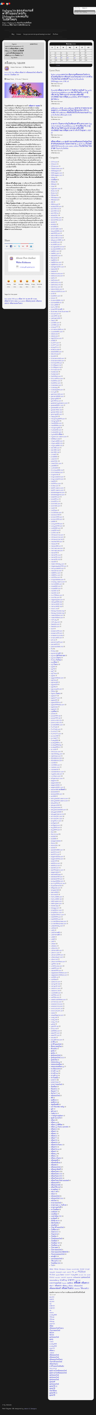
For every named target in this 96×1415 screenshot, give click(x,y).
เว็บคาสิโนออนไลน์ (57, 1227)
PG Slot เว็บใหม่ (56, 660)
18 (56, 58)
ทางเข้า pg (54, 1071)
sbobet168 (54, 792)
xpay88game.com (57, 1015)
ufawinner (54, 959)
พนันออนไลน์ (55, 1095)
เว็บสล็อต (54, 1241)
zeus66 (53, 1037)
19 (61, 58)
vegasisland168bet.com (59, 973)
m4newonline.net (57, 539)
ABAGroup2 (54, 204)
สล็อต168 (54, 1129)
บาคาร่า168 (34, 44)
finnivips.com (55, 369)
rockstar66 (54, 769)
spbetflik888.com (57, 850)
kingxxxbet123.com (57, 477)
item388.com (55, 448)
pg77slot (54, 673)
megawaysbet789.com (59, 566)
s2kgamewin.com (57, 778)
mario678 (54, 553)
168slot (53, 177)
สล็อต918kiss (55, 1149)
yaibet (53, 1024)
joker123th (54, 461)
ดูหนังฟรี (52, 1382)
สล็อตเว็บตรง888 (56, 1178)
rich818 (53, 763)
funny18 (54, 392)
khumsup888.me (57, 470)
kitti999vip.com (56, 483)
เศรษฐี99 (54, 1256)
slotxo (52, 1312)
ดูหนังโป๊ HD (53, 1386)
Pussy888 (54, 740)
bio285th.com (55, 296)
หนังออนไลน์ (55, 1196)
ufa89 (53, 939)
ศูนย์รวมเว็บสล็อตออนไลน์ (58, 1370)
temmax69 (54, 894)
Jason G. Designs (30, 1408)
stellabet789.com (57, 876)
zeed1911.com (55, 1033)
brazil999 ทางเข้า (57, 309)
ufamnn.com (55, 952)
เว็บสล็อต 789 (14, 74)
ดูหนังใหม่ (54, 1060)
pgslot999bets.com (57, 704)
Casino (53, 320)
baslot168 (54, 269)
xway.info (54, 1022)
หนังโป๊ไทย (53, 1391)
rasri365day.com (57, 754)
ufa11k (53, 930)
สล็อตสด (54, 1165)
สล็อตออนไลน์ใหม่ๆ (56, 1359)
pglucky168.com (56, 689)
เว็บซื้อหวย (54, 1229)
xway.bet (54, 1017)
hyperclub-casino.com (59, 436)
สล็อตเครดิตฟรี (56, 1169)
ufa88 (53, 937)
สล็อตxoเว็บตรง (56, 1158)
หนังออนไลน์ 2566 (57, 1198)
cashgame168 (55, 318)
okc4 (52, 628)
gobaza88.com (56, 407)
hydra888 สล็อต (56, 434)
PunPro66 (54, 727)
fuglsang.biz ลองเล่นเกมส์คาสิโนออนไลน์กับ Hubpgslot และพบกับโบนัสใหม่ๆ (17, 15)
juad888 (54, 465)
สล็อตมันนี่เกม (55, 1162)
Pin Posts (55, 34)
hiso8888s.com (56, 423)
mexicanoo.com (56, 570)
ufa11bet (53, 928)
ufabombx (54, 948)
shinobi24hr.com (56, 816)
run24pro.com (56, 776)
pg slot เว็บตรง (56, 658)
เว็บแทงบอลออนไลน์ (57, 1254)
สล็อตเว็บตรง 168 (56, 1174)
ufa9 (52, 941)
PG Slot (53, 651)
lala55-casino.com (57, 488)
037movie (54, 162)
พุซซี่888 (54, 1102)
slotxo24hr (54, 845)
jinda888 (54, 456)
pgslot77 (54, 696)
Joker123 (54, 459)
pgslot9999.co (56, 702)
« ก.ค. (58, 65)
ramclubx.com (56, 751)
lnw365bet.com (56, 512)
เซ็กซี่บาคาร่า (55, 1220)
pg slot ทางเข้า (56, 653)
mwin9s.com (55, 597)
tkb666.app (55, 906)
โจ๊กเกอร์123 (55, 1261)
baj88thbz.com (56, 262)
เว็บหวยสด (54, 1247)
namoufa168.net (56, 604)
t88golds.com (56, 888)
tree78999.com (56, 917)
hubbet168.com (56, 430)
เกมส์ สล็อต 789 (56, 1216)
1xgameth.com (56, 188)
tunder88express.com (58, 921)
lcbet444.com (55, 497)
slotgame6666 (56, 841)
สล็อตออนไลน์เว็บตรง (57, 1328)
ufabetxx (54, 946)
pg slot (52, 1297)
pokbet (53, 713)
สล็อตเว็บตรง (55, 1171)
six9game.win (55, 825)
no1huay (54, 620)
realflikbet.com (56, 756)
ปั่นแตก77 (54, 1091)
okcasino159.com (56, 631)
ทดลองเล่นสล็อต (56, 1064)
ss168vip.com (55, 863)
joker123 (52, 1324)
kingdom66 (54, 474)
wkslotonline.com (57, 1004)
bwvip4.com (55, 314)
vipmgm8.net (55, 984)
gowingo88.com (56, 414)
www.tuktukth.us (56, 1008)
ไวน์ (52, 1265)
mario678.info (55, 559)
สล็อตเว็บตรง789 (56, 1176)
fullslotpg (54, 387)
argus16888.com (56, 231)
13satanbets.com (57, 168)
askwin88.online (56, 235)
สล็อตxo (53, 1156)
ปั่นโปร (52, 1332)
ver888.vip (54, 977)
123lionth (54, 164)
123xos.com (55, 166)
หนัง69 (53, 1194)
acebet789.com (56, 206)
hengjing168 (55, 421)
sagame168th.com (57, 787)
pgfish (53, 675)
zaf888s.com (55, 1031)
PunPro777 (54, 731)
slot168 (53, 836)
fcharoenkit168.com (57, 358)
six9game (54, 823)
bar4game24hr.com (57, 267)
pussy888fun (56, 742)
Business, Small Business (59, 311)
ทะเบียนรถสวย (56, 1069)
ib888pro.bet (55, 439)
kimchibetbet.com (57, 472)
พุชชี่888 (54, 1100)
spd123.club (55, 852)
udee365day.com (57, 926)
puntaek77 (54, 738)
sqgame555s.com (57, 856)
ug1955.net (54, 964)
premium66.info (56, 720)
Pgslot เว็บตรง (55, 693)
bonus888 (54, 305)
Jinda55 (54, 454)
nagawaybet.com (57, 599)
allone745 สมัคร (75, 1269)
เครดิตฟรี (54, 1218)
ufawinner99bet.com (58, 961)
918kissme (54, 200)
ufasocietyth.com (57, 957)
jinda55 (64, 1272)
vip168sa (54, 979)
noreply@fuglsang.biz (27, 267)
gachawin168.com (57, 394)
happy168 (54, 416)
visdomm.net (55, 990)
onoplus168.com (56, 637)
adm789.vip (55, 213)
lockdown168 (55, 515)
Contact (18, 34)
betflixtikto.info (56, 282)
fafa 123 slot (55, 354)
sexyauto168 (55, 805)
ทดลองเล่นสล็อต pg (57, 1066)
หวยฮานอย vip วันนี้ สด (58, 1205)
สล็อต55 (53, 1131)
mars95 (53, 561)
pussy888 (53, 1315)
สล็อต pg (54, 1122)
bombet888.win (56, 302)
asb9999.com (55, 233)
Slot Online (54, 834)
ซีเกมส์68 (54, 1048)
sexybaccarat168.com (58, 809)
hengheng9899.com (58, 419)
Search (84, 8)
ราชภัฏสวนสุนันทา (57, 1115)
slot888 (53, 838)
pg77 (52, 671)
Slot (13, 72)
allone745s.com (56, 217)
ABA (52, 202)
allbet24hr (54, 215)
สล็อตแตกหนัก (56, 1185)
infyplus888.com (57, 441)
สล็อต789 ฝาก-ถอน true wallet (14, 301)
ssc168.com (55, 868)
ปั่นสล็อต (54, 1086)
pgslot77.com (55, 698)
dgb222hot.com (56, 338)
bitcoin (53, 298)
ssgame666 (55, 872)
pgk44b (53, 687)
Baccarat (54, 258)
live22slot (54, 510)
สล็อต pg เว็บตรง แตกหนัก (59, 1127)
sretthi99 (54, 861)
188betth (54, 184)
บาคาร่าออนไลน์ (56, 1084)
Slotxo (53, 843)
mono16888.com (56, 584)
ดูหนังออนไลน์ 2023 (57, 1057)
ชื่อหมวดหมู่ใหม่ (56, 1046)
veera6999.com (56, 970)
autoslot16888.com (57, 249)
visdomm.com (55, 988)
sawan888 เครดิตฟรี (58, 789)
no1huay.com (55, 622)
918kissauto (55, 197)
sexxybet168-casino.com (59, 798)
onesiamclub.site (57, 635)
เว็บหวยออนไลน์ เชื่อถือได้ (59, 1252)
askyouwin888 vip (57, 240)
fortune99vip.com (57, 378)
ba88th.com (55, 251)
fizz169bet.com (56, 376)
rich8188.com (55, 765)
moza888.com (56, 586)
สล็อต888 (54, 1142)
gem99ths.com (56, 401)
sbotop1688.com (56, 794)
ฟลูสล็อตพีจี (55, 1104)
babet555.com (56, 255)
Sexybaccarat (56, 807)
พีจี (52, 1098)
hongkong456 (55, 427)
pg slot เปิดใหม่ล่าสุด (58, 655)
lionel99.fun (55, 499)
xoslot (53, 1013)
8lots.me (54, 191)
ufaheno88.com (56, 950)
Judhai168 (54, 468)
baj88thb (54, 260)
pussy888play (56, 745)
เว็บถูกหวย (54, 1234)
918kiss (52, 1317)
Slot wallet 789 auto (11, 299)
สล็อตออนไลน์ (31, 72)
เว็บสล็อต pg (55, 1245)
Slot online (53, 1368)
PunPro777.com (56, 733)
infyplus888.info (56, 443)
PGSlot (53, 691)
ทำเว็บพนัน (54, 1078)
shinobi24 (81, 1274)
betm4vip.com (55, 287)
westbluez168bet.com (58, 999)
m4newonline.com (57, 535)
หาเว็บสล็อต (55, 1209)
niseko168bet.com (57, 615)
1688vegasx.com (56, 173)
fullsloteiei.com (56, 385)
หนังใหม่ (54, 1200)
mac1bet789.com (56, 541)
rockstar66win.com (57, 771)
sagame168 (55, 783)
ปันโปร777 (54, 1093)
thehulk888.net (56, 899)
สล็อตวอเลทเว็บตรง (16, 303)
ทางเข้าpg (54, 1073)
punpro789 (55, 736)
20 (68, 58)
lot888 (53, 521)
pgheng (54, 680)
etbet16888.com (56, 351)
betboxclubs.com (57, 273)
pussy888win (56, 747)
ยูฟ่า (52, 1109)
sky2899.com (55, 827)
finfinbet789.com (56, 363)
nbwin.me (54, 608)
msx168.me (54, 591)
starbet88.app (56, 874)
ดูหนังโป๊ (52, 1388)
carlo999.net (55, 316)
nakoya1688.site (56, 602)
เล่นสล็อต (54, 1225)
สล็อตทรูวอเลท (30, 301)
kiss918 (53, 481)
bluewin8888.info (57, 300)
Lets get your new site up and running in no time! (37, 34)
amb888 (54, 226)
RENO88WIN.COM (56, 758)
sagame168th (55, 785)
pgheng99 (54, 682)
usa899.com (55, 968)
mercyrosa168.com (57, 568)
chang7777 (54, 327)
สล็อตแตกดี (54, 1183)
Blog (13, 34)
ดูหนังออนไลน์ (55, 1055)
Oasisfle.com (55, 624)
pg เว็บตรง (54, 664)
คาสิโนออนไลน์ (56, 1044)
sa (50, 1310)
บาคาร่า (53, 1080)
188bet (53, 182)
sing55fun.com (56, 821)
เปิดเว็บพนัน (55, 1223)
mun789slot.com (56, 595)
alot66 (53, 222)
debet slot (54, 334)
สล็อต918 (54, 1147)
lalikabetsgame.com (58, 492)
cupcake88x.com (57, 331)
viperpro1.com (55, 981)
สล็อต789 (22, 72)
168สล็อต (54, 179)
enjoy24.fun (55, 347)
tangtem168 (55, 890)
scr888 (53, 796)
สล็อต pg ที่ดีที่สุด (56, 1124)
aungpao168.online (57, 246)
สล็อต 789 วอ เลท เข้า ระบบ (27, 299)
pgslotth (54, 709)
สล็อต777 (54, 1138)
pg (50, 1303)
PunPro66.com (56, 729)
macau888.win (56, 546)
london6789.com (56, 517)
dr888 (53, 340)
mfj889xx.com (55, 573)
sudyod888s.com (57, 881)
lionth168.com (55, 503)
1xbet (52, 186)
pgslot (52, 1299)
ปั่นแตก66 (54, 1089)
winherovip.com (56, 1002)
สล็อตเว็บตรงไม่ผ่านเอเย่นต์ (60, 1180)
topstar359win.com (57, 914)
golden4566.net (56, 410)
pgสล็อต (54, 711)
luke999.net (55, 530)
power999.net (55, 716)
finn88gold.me (56, 365)
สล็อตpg (54, 1153)
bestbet (53, 271)
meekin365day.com (57, 564)
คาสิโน (53, 1042)
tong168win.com (56, 910)
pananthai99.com (57, 642)
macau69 (54, 544)
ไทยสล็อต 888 (56, 1263)
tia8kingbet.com (56, 901)
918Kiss (53, 195)
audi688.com (55, 242)
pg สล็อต (54, 662)
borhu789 (7, 72)
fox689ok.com (55, 381)
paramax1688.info (57, 646)
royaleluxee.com (56, 774)
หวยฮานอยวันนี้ (56, 1207)
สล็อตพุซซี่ (54, 1160)
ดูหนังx (53, 1053)
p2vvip (53, 640)
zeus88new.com (56, 1040)
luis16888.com (56, 528)
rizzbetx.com (55, 767)
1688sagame (55, 171)
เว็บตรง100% (55, 1232)
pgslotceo (54, 707)
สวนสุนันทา (55, 1189)
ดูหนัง (53, 1051)
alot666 (53, 224)
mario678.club (56, 555)
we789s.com (55, 995)
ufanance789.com (57, 955)
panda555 (54, 644)
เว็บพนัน (53, 1236)
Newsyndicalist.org (57, 611)
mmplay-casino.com (58, 582)
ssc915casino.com (57, 870)
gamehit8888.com (57, 396)
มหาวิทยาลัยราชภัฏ (57, 1107)
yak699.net (54, 1026)
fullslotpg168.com (57, 389)
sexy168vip (54, 803)
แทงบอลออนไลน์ (56, 1258)
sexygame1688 (56, 812)
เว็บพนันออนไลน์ (56, 1238)
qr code (53, 749)
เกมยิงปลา (54, 1212)
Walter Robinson (23, 262)
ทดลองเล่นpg (55, 1062)
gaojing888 (55, 398)
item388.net (55, 450)
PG (52, 649)
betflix (53, 278)
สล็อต (17, 72)
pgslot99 (54, 700)
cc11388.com (55, 322)
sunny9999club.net (58, 883)
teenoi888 (54, 892)
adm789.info (55, 209)
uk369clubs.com (56, 966)
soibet (53, 847)
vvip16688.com (56, 993)
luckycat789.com (57, 524)
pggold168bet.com (57, 678)
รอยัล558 (54, 1113)
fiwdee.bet (54, 372)
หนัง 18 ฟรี (54, 1191)
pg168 (53, 666)
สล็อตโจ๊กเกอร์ (56, 1187)
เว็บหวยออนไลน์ (56, 1250)
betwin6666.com (56, 289)
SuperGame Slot (56, 885)
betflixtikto (54, 280)
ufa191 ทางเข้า (55, 932)
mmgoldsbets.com (57, 579)
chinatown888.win (57, 329)
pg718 (53, 669)
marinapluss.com (57, 548)
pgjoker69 (54, 684)
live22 (53, 508)
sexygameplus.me (57, 814)
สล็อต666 (54, 1136)
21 (74, 58)
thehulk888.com (56, 897)
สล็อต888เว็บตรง (56, 1145)
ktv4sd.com (55, 486)
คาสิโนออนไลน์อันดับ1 (57, 1366)
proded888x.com (57, 725)
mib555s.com (55, 577)
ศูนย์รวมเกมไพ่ (56, 1118)
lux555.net (54, 532)
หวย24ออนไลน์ (56, 1203)
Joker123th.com (56, 463)
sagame (54, 780)
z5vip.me (54, 1028)
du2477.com (55, 343)
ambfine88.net (56, 229)
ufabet (53, 943)
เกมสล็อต (54, 1214)
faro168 (53, 356)
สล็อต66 (53, 1133)
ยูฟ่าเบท (53, 1111)
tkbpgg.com (55, 908)
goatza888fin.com (57, 405)
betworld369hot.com (58, 291)
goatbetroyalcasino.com (59, 403)
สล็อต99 (53, 1151)
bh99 (53, 293)
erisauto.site (55, 349)
